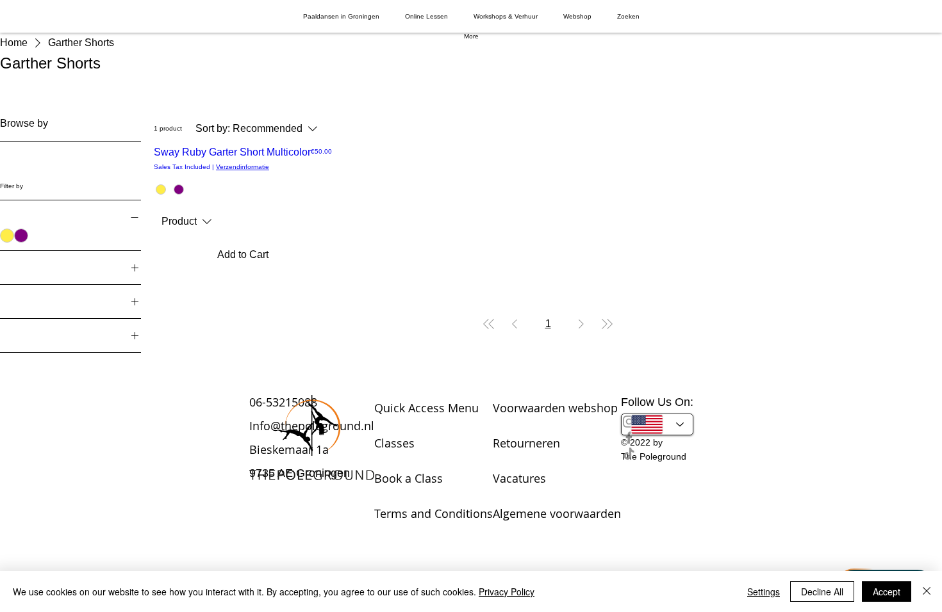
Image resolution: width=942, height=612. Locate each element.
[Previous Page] (514, 324)
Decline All (822, 591)
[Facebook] (657, 438)
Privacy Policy (506, 591)
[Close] (926, 591)
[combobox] (186, 221)
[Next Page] (581, 324)
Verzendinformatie (242, 166)
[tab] (341, 16)
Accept (886, 591)
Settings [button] (763, 591)
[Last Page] (607, 324)
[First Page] (489, 324)
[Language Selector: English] (657, 424)
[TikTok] (657, 454)
